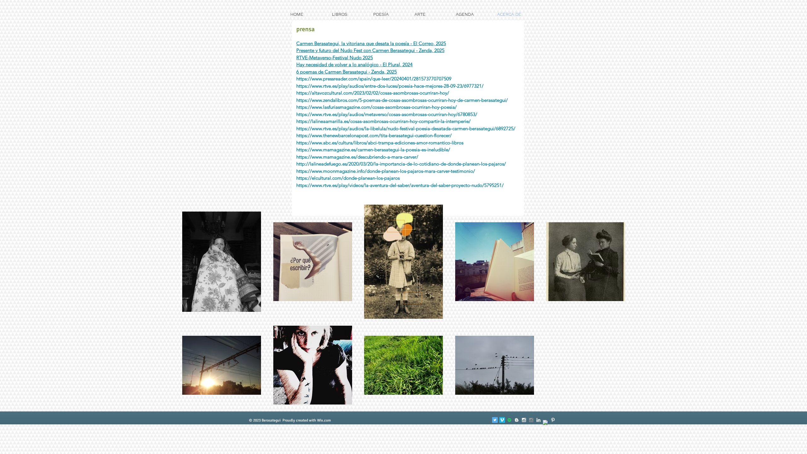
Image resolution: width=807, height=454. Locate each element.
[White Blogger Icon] (517, 420)
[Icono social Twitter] (495, 420)
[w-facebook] (546, 423)
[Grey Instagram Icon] (531, 420)
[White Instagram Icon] (524, 420)
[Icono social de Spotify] (509, 420)
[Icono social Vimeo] (502, 420)
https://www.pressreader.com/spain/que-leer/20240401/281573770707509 (373, 79)
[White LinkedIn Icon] (538, 420)
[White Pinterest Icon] (553, 420)
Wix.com (324, 420)
